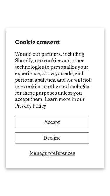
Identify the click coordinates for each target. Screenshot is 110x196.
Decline (52, 138)
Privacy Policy (30, 106)
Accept (52, 122)
